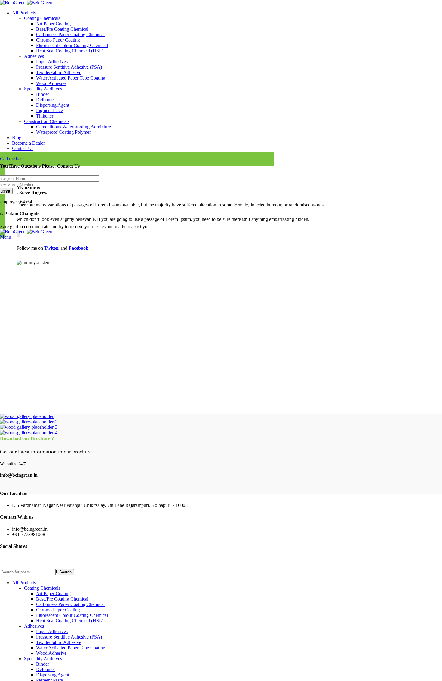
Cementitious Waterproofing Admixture (73, 126)
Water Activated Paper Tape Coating (70, 77)
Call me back (12, 158)
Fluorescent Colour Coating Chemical (72, 45)
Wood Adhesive (51, 83)
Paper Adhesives (52, 61)
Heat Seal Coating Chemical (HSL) (69, 50)
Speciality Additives (43, 88)
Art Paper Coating (53, 23)
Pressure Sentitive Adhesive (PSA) (69, 67)
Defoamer (45, 99)
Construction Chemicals (46, 121)
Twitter (51, 248)
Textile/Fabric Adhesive (58, 72)
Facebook (78, 248)
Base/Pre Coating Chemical (62, 29)
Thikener (44, 115)
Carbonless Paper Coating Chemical (70, 34)
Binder (42, 94)
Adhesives (34, 56)
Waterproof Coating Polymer (63, 132)
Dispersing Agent (52, 105)
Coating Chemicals (42, 18)
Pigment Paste (49, 110)
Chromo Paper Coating (58, 39)
